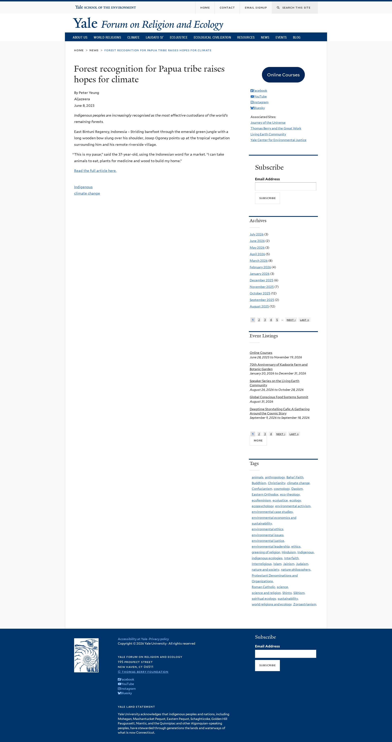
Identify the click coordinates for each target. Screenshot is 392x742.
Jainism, (289, 564)
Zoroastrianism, (305, 604)
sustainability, (288, 599)
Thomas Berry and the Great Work (276, 128)
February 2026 (260, 267)
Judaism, (302, 564)
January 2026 (260, 274)
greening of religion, (266, 552)
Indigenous (83, 187)
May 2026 (257, 248)
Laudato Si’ (155, 37)
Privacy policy (159, 639)
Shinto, (287, 593)
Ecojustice (178, 37)
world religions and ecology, (272, 604)
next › (291, 319)
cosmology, (282, 489)
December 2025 (261, 280)
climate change (87, 193)
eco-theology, (290, 494)
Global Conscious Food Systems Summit (279, 397)
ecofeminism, (262, 500)
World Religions (107, 37)
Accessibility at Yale (132, 639)
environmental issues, (268, 535)
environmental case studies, (272, 512)
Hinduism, (289, 552)
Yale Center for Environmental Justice (278, 140)
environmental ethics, (268, 529)
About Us (80, 37)
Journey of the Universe (268, 123)
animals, (258, 477)
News (265, 37)
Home (79, 50)
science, (283, 587)
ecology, (296, 500)
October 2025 (260, 293)
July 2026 (257, 234)
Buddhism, (259, 483)
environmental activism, (293, 506)
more (258, 440)
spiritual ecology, (264, 599)
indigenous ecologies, (267, 558)
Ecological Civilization (212, 37)
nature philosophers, (296, 570)
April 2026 (257, 254)
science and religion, (266, 593)
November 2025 (262, 287)
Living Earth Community (268, 134)
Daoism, (297, 489)
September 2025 (262, 300)
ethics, (296, 546)
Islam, (277, 564)
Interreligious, (262, 564)
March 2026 (259, 261)
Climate (133, 37)
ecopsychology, (263, 506)
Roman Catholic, (264, 587)
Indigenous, (305, 552)
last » (304, 319)
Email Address (267, 179)
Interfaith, (291, 558)
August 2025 (259, 306)
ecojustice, (280, 500)
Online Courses (261, 353)
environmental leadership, (271, 546)
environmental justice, (268, 541)
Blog (297, 37)
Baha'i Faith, (295, 477)
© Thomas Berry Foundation (143, 672)
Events (281, 37)
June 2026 (257, 241)
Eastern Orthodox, (265, 494)
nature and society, (266, 570)
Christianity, (277, 483)
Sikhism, (299, 593)
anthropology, (275, 477)
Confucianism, (262, 489)
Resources (246, 37)
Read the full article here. (95, 171)
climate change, (298, 483)
